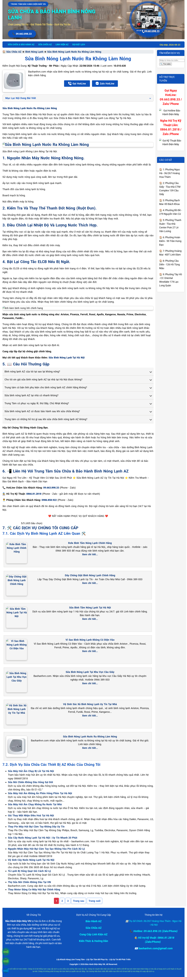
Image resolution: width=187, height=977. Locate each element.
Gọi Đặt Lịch (78, 44)
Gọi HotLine (79, 83)
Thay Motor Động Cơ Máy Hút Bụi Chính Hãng (34, 889)
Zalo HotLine (107, 83)
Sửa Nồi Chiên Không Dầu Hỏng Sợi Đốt (30, 782)
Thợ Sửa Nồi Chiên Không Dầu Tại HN (29, 882)
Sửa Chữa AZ (13, 51)
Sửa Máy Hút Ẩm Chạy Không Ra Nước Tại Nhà (35, 804)
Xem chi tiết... (90, 554)
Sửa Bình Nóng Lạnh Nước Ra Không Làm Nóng (74, 51)
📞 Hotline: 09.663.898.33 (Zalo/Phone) (153, 931)
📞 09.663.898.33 (22, 33)
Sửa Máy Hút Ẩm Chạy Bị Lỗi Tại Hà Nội (31, 771)
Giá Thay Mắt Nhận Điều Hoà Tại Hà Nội (31, 815)
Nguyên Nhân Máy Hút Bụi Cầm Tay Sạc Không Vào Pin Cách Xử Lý (46, 848)
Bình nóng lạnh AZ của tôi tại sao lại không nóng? (32, 371)
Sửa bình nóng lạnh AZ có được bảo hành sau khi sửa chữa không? (42, 411)
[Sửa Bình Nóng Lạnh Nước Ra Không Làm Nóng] (13, 81)
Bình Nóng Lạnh (34, 51)
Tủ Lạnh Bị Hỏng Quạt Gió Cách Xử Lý (29, 871)
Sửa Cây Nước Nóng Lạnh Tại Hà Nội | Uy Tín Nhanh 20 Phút (42, 837)
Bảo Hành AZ (94, 921)
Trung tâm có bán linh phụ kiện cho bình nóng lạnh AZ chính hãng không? (46, 387)
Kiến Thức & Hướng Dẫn (93, 941)
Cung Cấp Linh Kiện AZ (93, 934)
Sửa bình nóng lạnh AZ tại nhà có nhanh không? (31, 395)
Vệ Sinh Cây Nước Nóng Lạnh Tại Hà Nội (31, 859)
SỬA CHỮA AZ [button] (45, 44)
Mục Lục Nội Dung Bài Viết (20, 98)
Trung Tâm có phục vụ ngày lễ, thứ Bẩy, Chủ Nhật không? (37, 403)
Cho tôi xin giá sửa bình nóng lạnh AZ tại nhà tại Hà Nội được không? (43, 379)
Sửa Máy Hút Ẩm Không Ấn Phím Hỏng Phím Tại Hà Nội (40, 793)
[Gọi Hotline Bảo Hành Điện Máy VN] (5, 951)
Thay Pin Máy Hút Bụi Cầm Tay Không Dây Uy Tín (36, 826)
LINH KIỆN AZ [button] (62, 44)
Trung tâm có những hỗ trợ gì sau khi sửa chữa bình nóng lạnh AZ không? (46, 419)
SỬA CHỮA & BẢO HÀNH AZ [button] (21, 44)
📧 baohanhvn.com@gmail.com (153, 948)
